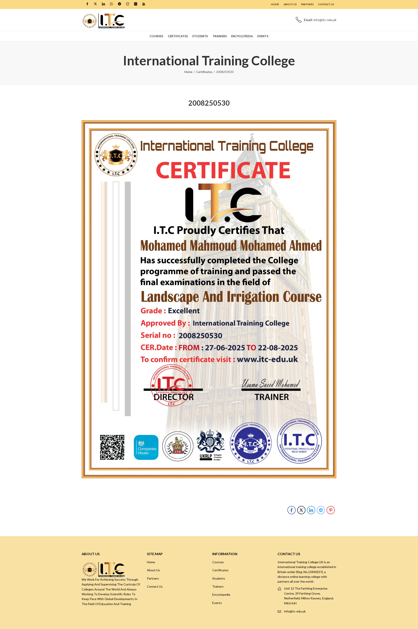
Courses (218, 562)
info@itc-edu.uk (295, 611)
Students (218, 578)
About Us (153, 570)
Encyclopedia (221, 594)
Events (217, 603)
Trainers (218, 586)
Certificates (204, 72)
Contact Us (155, 586)
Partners (153, 578)
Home (188, 72)
